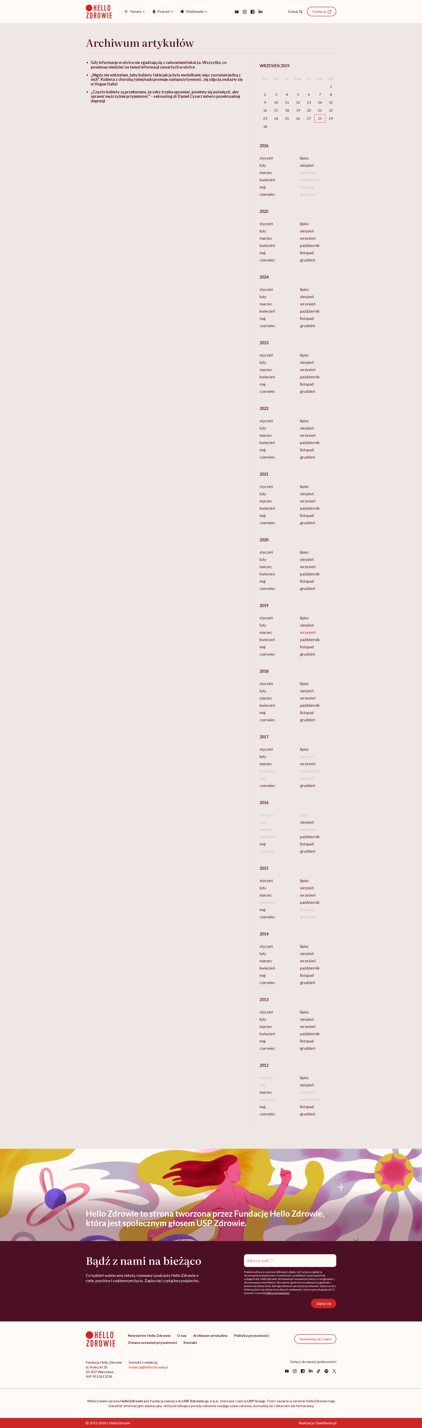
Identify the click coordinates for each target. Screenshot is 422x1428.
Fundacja (319, 11)
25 (287, 118)
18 (287, 110)
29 (331, 118)
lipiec (304, 158)
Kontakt (190, 1342)
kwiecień (267, 179)
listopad (307, 252)
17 (276, 110)
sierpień (307, 165)
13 (309, 102)
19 (298, 110)
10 (276, 102)
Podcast (163, 11)
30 (265, 126)
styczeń (266, 158)
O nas (182, 1335)
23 (265, 118)
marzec (266, 172)
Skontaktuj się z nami (315, 1339)
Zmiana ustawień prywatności (152, 1342)
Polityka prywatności (251, 1335)
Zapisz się (323, 1303)
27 (309, 118)
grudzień (307, 259)
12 (298, 102)
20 (309, 110)
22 (331, 110)
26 (298, 118)
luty (263, 165)
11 (287, 102)
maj (263, 187)
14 (320, 102)
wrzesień (308, 238)
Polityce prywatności (277, 1293)
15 (331, 102)
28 (320, 118)
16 (265, 110)
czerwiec (267, 194)
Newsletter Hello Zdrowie (149, 1335)
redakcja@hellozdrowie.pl (148, 1367)
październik (310, 245)
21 (320, 110)
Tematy (135, 11)
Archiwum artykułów (210, 1335)
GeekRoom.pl (326, 1423)
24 (276, 118)
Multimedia (195, 11)
